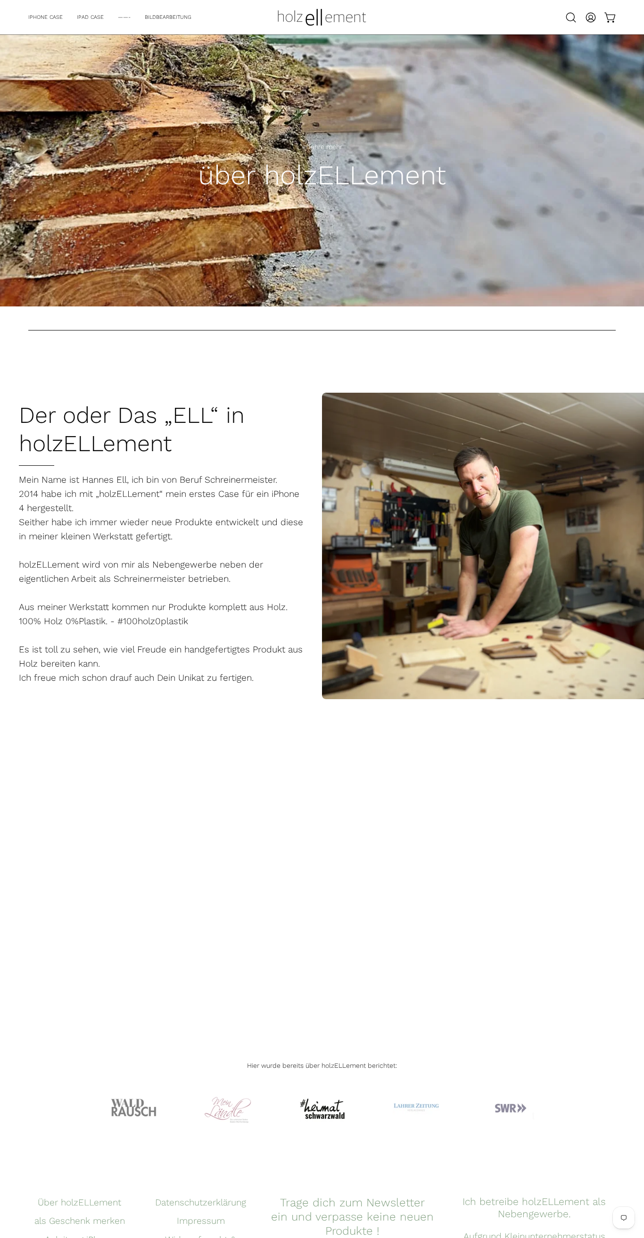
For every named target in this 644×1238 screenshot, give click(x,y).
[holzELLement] (322, 17)
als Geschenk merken (79, 1220)
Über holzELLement (79, 1202)
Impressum (201, 1220)
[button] (571, 17)
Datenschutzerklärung (200, 1202)
